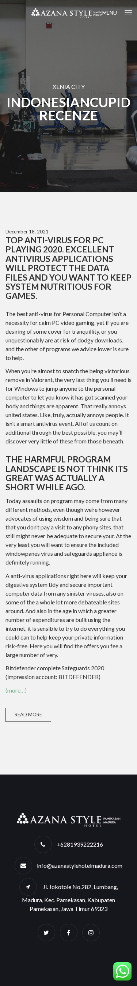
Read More (28, 714)
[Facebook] (68, 932)
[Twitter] (46, 932)
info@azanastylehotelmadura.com (79, 865)
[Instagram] (91, 932)
